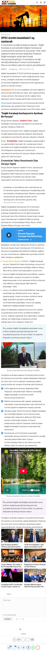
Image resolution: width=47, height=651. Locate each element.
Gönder (7, 619)
